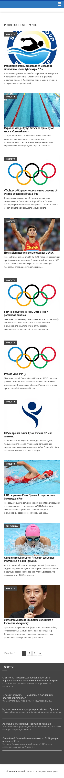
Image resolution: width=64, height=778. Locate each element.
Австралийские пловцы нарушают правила (26, 723)
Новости (10, 34)
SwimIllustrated (17, 771)
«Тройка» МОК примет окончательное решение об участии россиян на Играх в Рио (30, 192)
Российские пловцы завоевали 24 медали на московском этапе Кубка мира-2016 (28, 67)
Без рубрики (12, 526)
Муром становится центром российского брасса (30, 709)
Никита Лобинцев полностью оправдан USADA (28, 252)
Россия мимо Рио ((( (15, 374)
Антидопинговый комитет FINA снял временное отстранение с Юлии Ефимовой (29, 559)
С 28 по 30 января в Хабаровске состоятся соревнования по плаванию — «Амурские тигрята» (31, 679)
